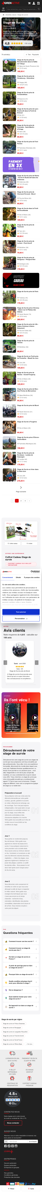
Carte (32, 1189)
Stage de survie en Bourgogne (12, 1028)
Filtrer (12, 1189)
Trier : (33, 54)
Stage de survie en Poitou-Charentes (14, 1023)
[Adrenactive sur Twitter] (9, 1146)
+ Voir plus (29, 1044)
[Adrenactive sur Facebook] (5, 1146)
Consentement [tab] (7, 577)
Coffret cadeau (13, 543)
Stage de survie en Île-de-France (12, 1040)
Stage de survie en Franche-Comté (13, 1036)
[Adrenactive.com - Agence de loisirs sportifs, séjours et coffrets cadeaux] (11, 3)
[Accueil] (3, 15)
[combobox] (21, 9)
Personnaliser (20, 618)
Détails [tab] (18, 577)
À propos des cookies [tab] (32, 577)
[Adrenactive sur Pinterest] (12, 1146)
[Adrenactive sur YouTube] (16, 1146)
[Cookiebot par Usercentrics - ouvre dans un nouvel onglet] (31, 572)
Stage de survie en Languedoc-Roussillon (15, 1032)
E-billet (30, 543)
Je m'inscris (33, 1141)
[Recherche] (38, 9)
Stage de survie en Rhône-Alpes (12, 1044)
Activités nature (11, 15)
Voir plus (21, 38)
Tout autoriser (21, 612)
